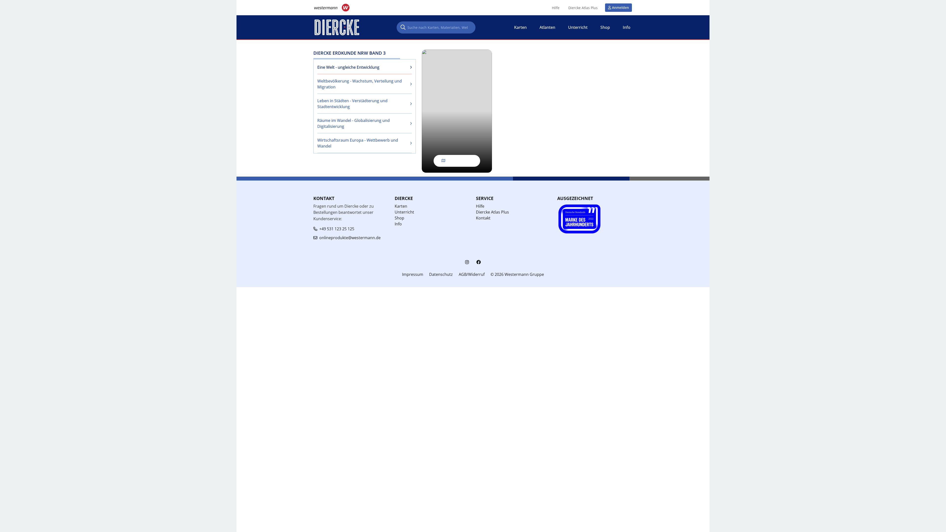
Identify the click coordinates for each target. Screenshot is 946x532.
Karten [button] (520, 27)
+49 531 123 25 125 (336, 229)
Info (398, 224)
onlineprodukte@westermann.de (350, 237)
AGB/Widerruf (472, 274)
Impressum (412, 274)
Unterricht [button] (578, 27)
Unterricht (404, 212)
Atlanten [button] (547, 27)
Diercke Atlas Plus (583, 8)
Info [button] (626, 27)
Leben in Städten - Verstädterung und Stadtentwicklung (352, 103)
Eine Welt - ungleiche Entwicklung (348, 67)
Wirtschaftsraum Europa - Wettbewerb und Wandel (357, 143)
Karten (401, 206)
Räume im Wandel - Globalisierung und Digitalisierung (353, 123)
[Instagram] (467, 262)
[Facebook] (478, 262)
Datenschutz (441, 274)
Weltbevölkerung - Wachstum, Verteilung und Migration (359, 84)
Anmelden (620, 7)
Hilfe (555, 8)
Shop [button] (605, 27)
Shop (399, 218)
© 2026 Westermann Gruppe (517, 274)
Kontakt (483, 218)
